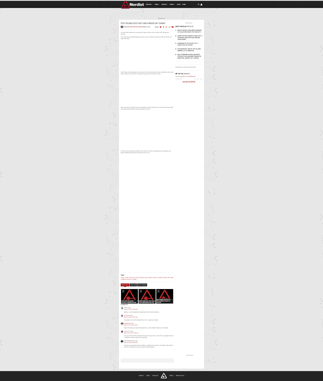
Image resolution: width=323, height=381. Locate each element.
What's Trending (142, 285)
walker (135, 279)
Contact (141, 375)
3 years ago (178, 79)
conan (127, 277)
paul (169, 277)
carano (123, 277)
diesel (131, 277)
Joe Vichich (127, 315)
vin (131, 279)
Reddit (169, 27)
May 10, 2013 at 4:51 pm (131, 317)
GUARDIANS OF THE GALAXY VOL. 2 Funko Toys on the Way (187, 44)
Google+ (166, 27)
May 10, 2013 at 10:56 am (131, 333)
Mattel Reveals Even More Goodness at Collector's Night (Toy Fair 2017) (189, 31)
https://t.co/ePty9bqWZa (188, 76)
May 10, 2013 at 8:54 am (131, 342)
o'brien (165, 277)
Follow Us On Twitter (189, 82)
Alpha (179, 4)
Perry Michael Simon (136, 27)
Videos (156, 4)
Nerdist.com (164, 375)
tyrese (128, 279)
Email (172, 27)
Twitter (161, 27)
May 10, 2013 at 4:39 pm (131, 325)
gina (146, 277)
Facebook (164, 27)
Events (172, 4)
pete (172, 277)
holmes (150, 277)
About (148, 375)
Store (184, 4)
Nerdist (132, 4)
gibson (142, 277)
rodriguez (123, 279)
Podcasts (149, 4)
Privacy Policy (180, 375)
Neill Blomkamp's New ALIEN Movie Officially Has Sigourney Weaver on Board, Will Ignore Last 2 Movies (189, 56)
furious (138, 277)
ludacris (155, 277)
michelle (160, 277)
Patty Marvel (127, 323)
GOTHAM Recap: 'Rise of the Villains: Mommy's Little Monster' (189, 49)
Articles (164, 4)
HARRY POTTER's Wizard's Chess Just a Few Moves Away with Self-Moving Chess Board (189, 37)
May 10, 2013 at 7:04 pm (131, 309)
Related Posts (125, 285)
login (201, 4)
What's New (133, 285)
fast (134, 277)
